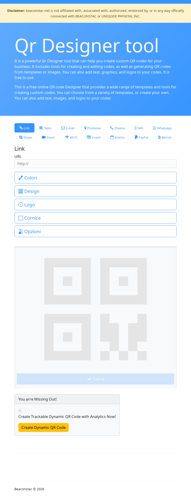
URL (17, 156)
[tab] (24, 128)
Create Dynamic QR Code (43, 427)
